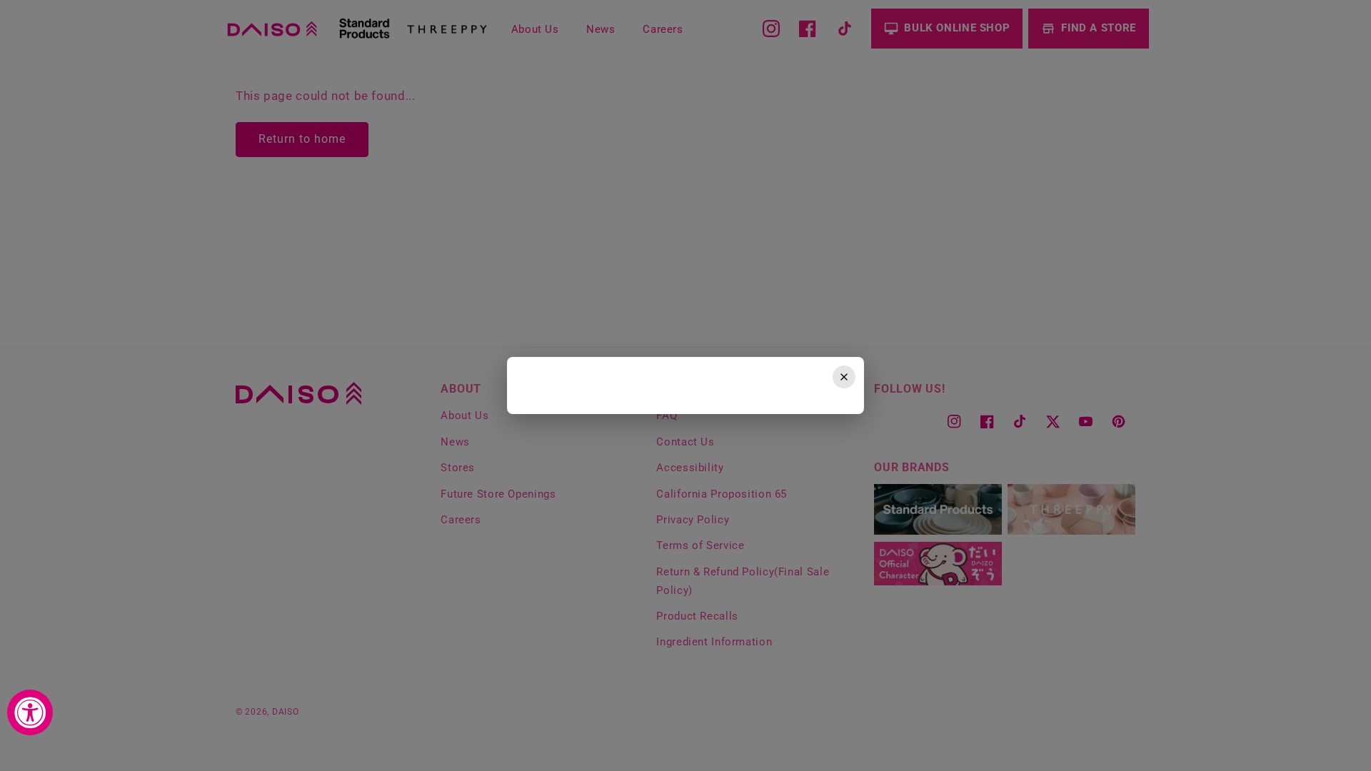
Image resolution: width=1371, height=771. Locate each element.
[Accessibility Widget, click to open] (30, 712)
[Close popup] (844, 377)
